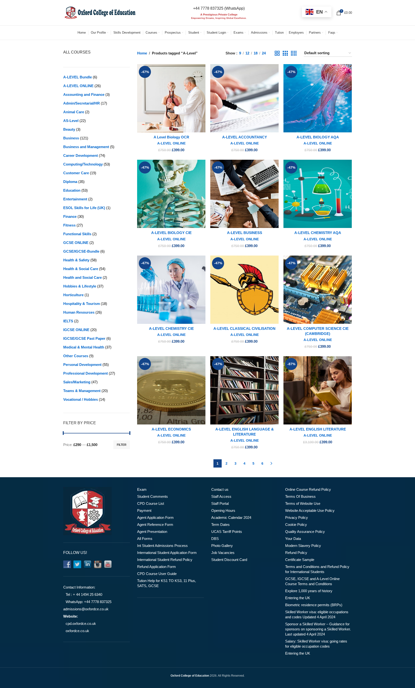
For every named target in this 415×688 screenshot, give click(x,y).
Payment (144, 510)
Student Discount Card (229, 560)
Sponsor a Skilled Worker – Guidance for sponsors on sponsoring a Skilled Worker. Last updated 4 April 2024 (318, 629)
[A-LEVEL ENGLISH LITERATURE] (317, 390)
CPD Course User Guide (157, 574)
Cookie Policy (296, 524)
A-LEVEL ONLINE (171, 143)
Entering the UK (297, 598)
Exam (142, 489)
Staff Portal (220, 503)
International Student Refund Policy (164, 560)
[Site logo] (99, 12)
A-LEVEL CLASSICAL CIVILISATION (244, 328)
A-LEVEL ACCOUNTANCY (244, 137)
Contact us (219, 489)
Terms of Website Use (302, 503)
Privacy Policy (296, 517)
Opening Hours (223, 510)
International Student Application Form (167, 553)
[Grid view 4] (294, 53)
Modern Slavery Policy (303, 546)
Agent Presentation (152, 531)
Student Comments (152, 496)
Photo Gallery (222, 546)
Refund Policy (296, 553)
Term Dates (220, 524)
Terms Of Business (300, 496)
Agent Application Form (155, 517)
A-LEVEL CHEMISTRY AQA (317, 233)
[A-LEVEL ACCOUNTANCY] (244, 98)
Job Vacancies (223, 553)
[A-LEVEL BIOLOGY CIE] (171, 194)
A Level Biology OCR (171, 137)
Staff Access (221, 496)
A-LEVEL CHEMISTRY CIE (171, 328)
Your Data (293, 539)
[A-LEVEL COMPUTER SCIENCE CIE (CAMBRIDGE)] (317, 290)
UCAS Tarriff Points (226, 531)
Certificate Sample (299, 560)
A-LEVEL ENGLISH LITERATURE (318, 429)
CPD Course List (150, 503)
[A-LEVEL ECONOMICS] (171, 390)
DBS (215, 539)
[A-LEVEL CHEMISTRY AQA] (317, 194)
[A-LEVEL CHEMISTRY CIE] (171, 290)
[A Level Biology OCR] (171, 98)
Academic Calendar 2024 (231, 517)
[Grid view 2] (277, 53)
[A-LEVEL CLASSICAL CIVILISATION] (244, 290)
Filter (121, 444)
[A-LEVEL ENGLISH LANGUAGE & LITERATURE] (244, 390)
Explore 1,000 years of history (308, 591)
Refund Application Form (156, 567)
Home (142, 53)
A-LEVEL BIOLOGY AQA (318, 137)
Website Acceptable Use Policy (310, 510)
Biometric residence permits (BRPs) (313, 605)
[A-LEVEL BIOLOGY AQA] (317, 98)
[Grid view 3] (285, 53)
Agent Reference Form (155, 524)
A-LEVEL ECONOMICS (171, 429)
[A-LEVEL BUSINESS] (244, 194)
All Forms (144, 539)
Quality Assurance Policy (305, 531)
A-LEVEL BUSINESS (244, 233)
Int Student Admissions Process (162, 546)
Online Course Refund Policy (308, 489)
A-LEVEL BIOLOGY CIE (171, 233)
